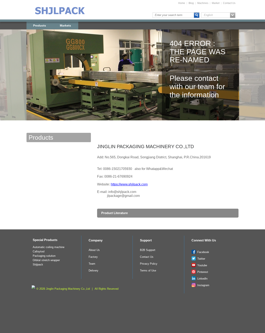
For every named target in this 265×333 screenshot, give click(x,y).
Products (39, 25)
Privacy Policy (148, 263)
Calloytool (39, 251)
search (196, 15)
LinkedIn (201, 278)
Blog (191, 3)
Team (92, 263)
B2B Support (147, 250)
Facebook (202, 252)
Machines (202, 3)
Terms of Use (148, 270)
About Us (94, 250)
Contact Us (229, 3)
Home (181, 3)
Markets (65, 25)
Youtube (201, 265)
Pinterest (202, 272)
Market (215, 3)
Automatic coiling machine (48, 247)
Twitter (200, 258)
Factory (93, 257)
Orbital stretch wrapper (46, 260)
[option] (132, 81)
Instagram (202, 285)
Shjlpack (38, 264)
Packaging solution (44, 255)
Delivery (93, 270)
